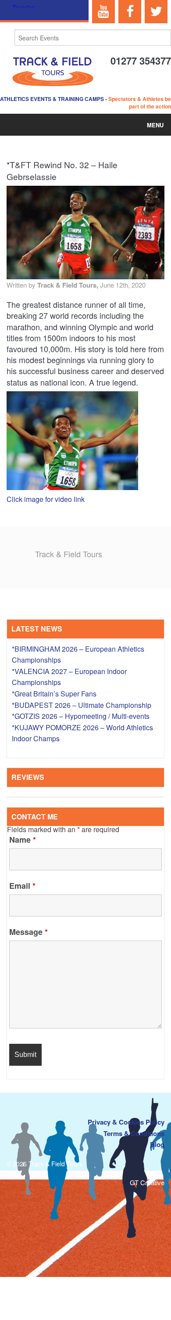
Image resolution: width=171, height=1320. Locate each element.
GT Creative (147, 1182)
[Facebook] (129, 11)
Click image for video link (46, 499)
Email (22, 885)
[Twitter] (156, 11)
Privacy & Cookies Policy (126, 1122)
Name (22, 839)
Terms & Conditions (133, 1133)
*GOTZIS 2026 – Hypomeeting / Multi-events (81, 716)
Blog (157, 1144)
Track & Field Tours (68, 553)
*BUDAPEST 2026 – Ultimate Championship (81, 705)
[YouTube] (103, 11)
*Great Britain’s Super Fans (54, 694)
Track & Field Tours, (68, 285)
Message (28, 931)
